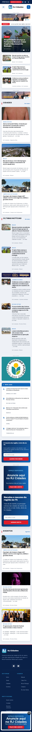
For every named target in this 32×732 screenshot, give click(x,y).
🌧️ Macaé (5, 1)
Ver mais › (27, 219)
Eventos (8, 686)
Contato (8, 703)
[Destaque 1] (21, 50)
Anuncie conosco (16, 2)
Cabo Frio (23, 680)
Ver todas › (27, 103)
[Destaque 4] (28, 50)
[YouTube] (25, 2)
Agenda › (27, 531)
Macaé (23, 677)
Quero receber (16, 459)
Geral (7, 680)
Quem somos (9, 700)
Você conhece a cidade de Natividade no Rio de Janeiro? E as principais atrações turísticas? (17, 419)
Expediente (9, 711)
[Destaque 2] (23, 50)
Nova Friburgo (25, 683)
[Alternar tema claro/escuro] (28, 2)
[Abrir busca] (28, 7)
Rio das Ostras (25, 690)
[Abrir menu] (3, 7)
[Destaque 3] (25, 50)
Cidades (8, 683)
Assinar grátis (16, 522)
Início (7, 677)
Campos (23, 686)
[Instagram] (22, 2)
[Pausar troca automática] (28, 28)
